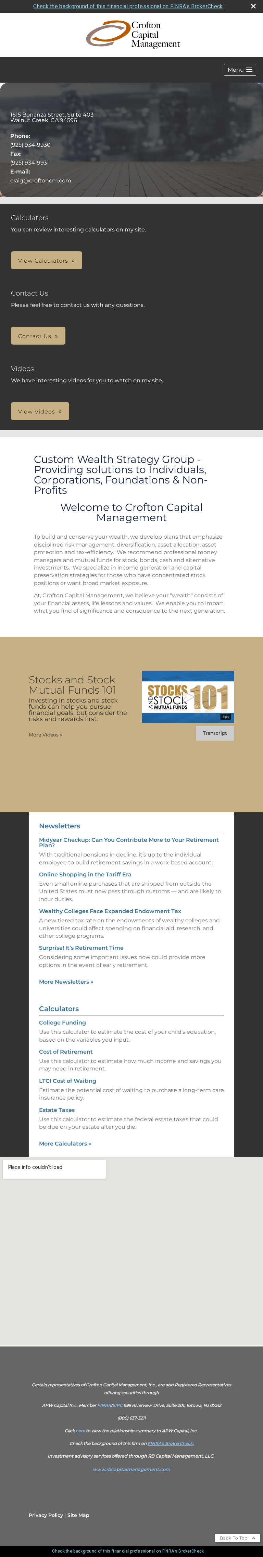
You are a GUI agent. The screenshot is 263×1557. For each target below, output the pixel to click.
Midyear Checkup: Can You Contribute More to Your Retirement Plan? (129, 843)
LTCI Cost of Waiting (67, 1081)
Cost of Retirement (66, 1052)
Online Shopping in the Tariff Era (85, 874)
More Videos (45, 734)
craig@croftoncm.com (40, 180)
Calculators (59, 1009)
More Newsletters (66, 982)
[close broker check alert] (253, 6)
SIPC (117, 1405)
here (80, 1430)
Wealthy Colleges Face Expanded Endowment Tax (110, 911)
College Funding (62, 1022)
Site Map (78, 1515)
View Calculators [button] (43, 260)
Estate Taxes (57, 1110)
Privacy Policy (46, 1515)
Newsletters (59, 826)
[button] (240, 70)
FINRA (104, 1405)
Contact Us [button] (34, 336)
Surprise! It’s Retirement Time (81, 948)
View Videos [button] (36, 411)
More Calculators (65, 1143)
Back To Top (234, 1538)
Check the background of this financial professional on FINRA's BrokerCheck (128, 6)
